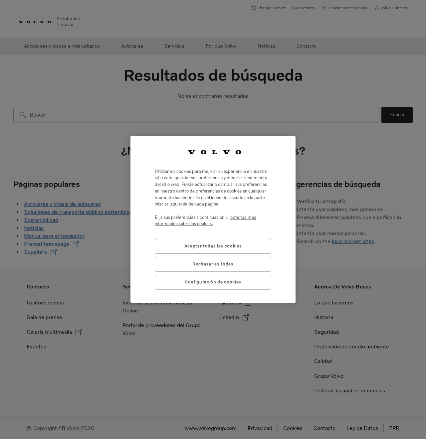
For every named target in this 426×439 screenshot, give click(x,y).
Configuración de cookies (213, 281)
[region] (213, 219)
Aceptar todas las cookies (213, 245)
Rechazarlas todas (212, 263)
